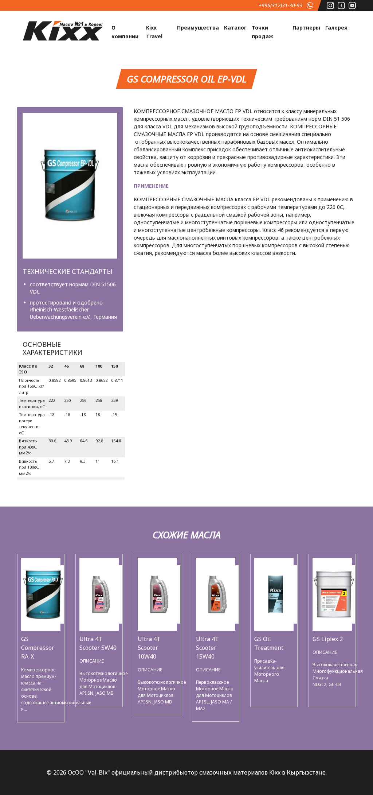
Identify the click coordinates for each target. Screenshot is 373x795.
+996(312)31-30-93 (280, 5)
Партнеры (306, 27)
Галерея (336, 27)
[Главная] (63, 30)
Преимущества (198, 27)
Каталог (235, 27)
